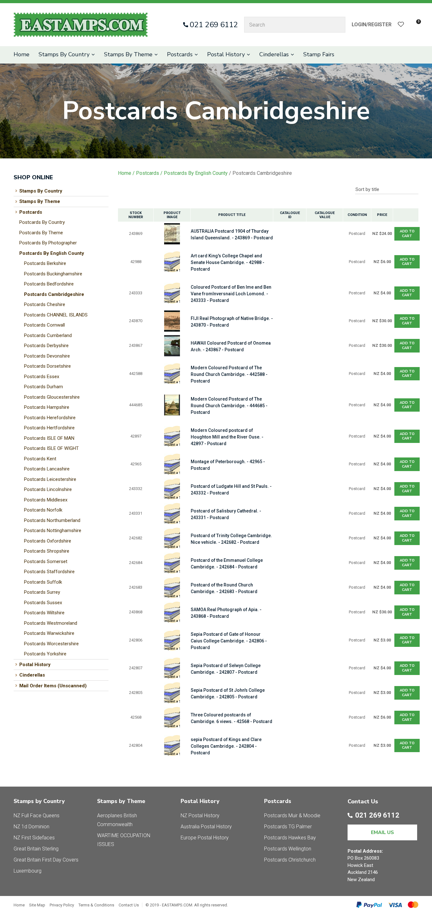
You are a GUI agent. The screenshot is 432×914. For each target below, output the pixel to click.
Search (337, 25)
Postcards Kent (40, 459)
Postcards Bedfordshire (49, 284)
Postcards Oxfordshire (47, 541)
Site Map (37, 905)
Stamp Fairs (318, 54)
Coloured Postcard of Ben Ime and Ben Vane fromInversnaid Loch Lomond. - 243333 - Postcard (231, 294)
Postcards (180, 54)
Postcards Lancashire (47, 469)
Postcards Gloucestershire (52, 397)
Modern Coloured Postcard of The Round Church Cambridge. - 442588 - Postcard (229, 374)
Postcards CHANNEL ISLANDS (56, 315)
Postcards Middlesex (45, 500)
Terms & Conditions (96, 905)
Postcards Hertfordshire (49, 428)
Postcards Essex (41, 376)
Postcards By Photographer (48, 243)
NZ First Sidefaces (34, 838)
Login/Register (372, 24)
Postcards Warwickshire (49, 633)
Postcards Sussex (43, 602)
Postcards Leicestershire (50, 479)
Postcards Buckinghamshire (53, 274)
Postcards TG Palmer (288, 827)
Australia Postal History (206, 827)
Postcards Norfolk (43, 510)
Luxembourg (27, 871)
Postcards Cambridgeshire (54, 294)
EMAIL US (382, 832)
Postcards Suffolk (43, 582)
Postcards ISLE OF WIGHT (51, 448)
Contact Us (129, 905)
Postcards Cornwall (44, 325)
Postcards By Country (42, 222)
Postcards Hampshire (46, 407)
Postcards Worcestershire (51, 644)
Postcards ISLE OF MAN (49, 438)
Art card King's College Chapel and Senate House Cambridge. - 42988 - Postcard (227, 262)
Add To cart (407, 233)
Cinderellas (274, 54)
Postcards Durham (43, 387)
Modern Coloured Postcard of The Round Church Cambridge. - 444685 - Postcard (229, 405)
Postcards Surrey (42, 592)
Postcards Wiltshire (44, 613)
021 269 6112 (214, 25)
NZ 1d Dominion (31, 827)
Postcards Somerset (45, 561)
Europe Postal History (205, 838)
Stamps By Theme (128, 54)
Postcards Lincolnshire (48, 489)
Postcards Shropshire (46, 551)
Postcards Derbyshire (46, 345)
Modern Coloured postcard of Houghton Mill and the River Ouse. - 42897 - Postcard (227, 437)
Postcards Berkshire (45, 263)
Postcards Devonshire (47, 356)
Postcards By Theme (41, 233)
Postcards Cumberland (48, 335)
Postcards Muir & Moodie (292, 816)
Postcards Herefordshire (50, 417)
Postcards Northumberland (52, 520)
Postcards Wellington (287, 849)
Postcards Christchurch (290, 860)
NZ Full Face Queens (36, 816)
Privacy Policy (62, 905)
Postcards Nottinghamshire (52, 530)
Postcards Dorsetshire (47, 366)
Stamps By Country (64, 54)
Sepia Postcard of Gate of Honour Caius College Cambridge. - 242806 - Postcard (229, 641)
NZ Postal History (200, 816)
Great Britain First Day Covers (46, 860)
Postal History (226, 54)
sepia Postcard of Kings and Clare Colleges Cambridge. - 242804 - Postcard (226, 746)
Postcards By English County (51, 253)
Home (21, 54)
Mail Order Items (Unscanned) (53, 686)
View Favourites (401, 24)
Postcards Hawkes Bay (290, 838)
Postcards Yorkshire (45, 654)
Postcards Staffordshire (49, 571)
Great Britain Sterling (36, 849)
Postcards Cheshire (44, 304)
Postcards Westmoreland (50, 623)
